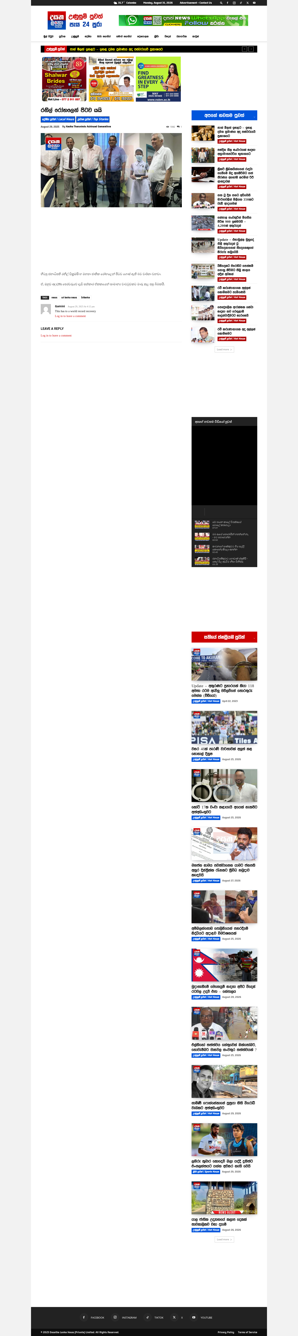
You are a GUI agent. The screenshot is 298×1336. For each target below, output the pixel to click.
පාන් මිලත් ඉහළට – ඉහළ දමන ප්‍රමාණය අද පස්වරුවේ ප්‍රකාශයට (116, 49)
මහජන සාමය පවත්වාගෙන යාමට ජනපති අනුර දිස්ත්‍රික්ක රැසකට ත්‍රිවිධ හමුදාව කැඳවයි (223, 870)
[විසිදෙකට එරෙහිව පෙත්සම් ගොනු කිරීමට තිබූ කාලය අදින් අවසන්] (203, 271)
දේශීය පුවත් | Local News (58, 119)
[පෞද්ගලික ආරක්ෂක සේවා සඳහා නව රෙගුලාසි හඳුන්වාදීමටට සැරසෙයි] (203, 312)
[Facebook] (227, 3)
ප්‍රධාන (62, 36)
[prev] (244, 49)
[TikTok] (241, 3)
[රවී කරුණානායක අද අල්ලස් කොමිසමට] (203, 334)
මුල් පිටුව (48, 36)
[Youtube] (254, 3)
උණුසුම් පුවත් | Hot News (232, 141)
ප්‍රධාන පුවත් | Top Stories (92, 119)
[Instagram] (234, 3)
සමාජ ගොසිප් (124, 36)
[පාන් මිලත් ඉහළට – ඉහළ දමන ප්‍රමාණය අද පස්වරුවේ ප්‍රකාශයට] (203, 133)
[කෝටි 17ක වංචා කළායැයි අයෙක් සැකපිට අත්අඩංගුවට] (224, 785)
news (54, 297)
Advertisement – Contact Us (196, 2)
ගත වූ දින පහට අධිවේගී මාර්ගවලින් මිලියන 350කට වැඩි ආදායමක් (235, 199)
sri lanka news (69, 297)
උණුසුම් (75, 36)
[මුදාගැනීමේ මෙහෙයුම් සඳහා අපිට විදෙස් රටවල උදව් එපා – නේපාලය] (224, 965)
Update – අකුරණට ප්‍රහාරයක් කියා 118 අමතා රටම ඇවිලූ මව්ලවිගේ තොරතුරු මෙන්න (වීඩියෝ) (223, 691)
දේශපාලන (143, 36)
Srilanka (85, 297)
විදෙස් (168, 36)
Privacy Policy (226, 1332)
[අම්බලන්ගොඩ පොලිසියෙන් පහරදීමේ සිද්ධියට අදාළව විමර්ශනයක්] (224, 906)
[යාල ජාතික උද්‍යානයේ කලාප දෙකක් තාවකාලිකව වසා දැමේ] (224, 1197)
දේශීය (88, 36)
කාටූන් (195, 36)
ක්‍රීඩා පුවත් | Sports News (206, 1171)
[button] (221, 2)
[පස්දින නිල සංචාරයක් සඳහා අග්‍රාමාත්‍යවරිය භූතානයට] (203, 155)
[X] (247, 3)
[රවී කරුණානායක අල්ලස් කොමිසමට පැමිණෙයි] (203, 293)
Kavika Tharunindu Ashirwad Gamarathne (88, 126)
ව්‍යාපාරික (182, 36)
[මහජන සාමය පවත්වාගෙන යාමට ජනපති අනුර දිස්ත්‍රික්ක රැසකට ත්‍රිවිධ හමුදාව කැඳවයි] (224, 843)
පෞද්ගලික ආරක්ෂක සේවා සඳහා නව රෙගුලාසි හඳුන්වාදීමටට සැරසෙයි (235, 311)
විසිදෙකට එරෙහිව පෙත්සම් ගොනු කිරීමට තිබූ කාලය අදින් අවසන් (235, 270)
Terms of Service (247, 1332)
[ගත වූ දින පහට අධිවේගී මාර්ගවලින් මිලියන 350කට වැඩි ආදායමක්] (203, 200)
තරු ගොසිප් (104, 36)
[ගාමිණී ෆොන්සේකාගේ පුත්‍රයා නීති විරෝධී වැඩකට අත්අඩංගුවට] (224, 1081)
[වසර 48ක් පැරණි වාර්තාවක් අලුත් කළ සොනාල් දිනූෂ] (224, 727)
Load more (223, 349)
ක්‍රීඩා (156, 36)
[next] (251, 49)
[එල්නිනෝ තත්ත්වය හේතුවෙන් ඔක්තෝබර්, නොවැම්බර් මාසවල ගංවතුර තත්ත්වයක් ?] (224, 1023)
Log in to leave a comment (70, 316)
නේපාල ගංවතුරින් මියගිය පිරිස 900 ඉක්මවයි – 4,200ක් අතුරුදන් (234, 222)
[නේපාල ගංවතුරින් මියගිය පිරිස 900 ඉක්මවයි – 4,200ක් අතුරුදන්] (203, 223)
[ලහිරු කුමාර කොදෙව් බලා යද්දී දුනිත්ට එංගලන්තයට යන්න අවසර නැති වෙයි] (224, 1139)
